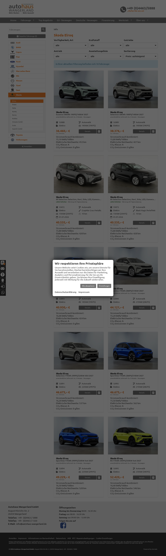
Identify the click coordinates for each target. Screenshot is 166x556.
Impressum (84, 292)
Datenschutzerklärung (65, 292)
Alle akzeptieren (88, 286)
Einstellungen (104, 286)
